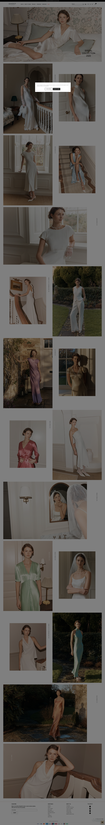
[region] (53, 87)
